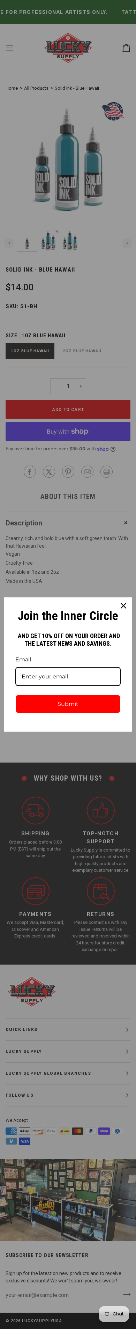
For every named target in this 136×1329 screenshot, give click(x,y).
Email (23, 659)
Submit (68, 704)
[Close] (123, 605)
